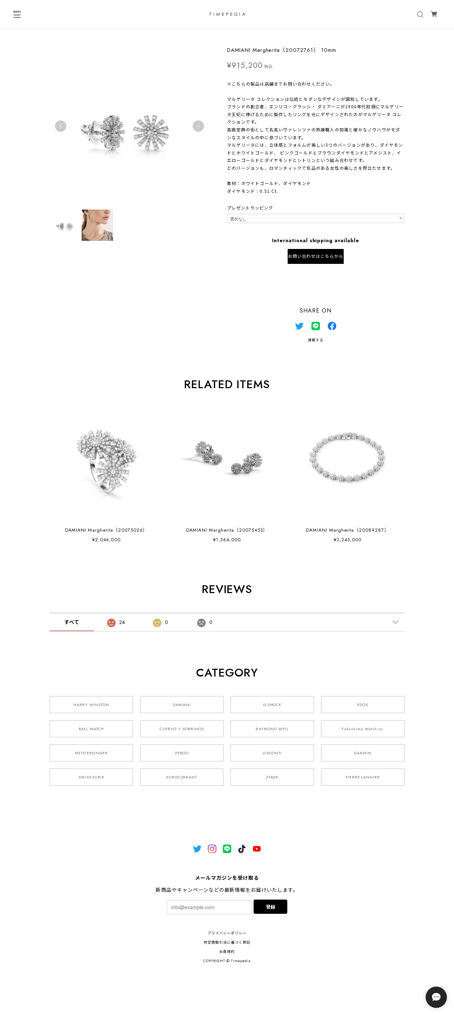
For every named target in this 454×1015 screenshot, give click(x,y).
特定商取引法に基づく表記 (227, 942)
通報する (315, 340)
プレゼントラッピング (250, 208)
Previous (60, 126)
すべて (71, 622)
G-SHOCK (272, 704)
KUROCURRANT (182, 777)
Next (198, 126)
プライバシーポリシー (227, 933)
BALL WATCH (91, 729)
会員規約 (227, 951)
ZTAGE (272, 777)
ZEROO (182, 753)
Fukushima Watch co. (362, 729)
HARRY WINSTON (91, 704)
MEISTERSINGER (91, 753)
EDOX (362, 704)
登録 (270, 906)
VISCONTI (272, 753)
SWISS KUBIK (91, 777)
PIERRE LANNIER (362, 777)
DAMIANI (182, 704)
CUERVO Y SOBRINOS (182, 729)
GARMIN (362, 753)
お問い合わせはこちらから (315, 256)
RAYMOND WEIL (272, 729)
